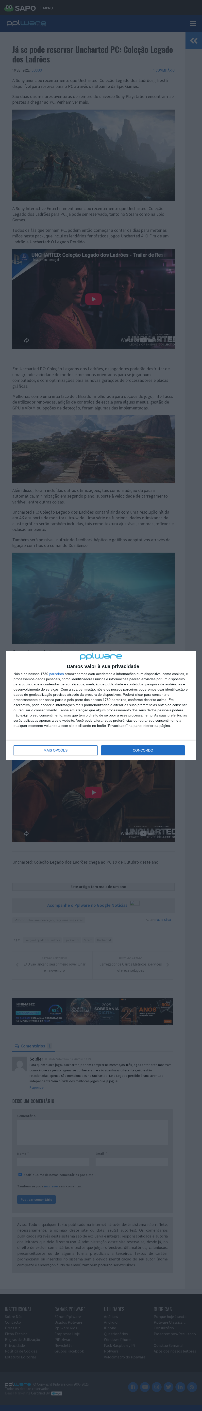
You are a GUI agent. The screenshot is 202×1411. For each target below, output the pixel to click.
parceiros (56, 674)
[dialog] (101, 705)
